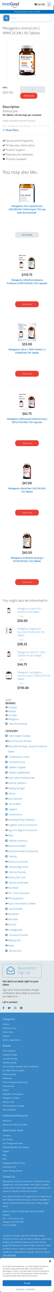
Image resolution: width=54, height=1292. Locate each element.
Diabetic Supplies (17, 767)
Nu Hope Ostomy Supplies (14, 1070)
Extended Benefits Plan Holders (16, 1147)
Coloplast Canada (10, 1054)
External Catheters (17, 783)
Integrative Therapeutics (13, 1094)
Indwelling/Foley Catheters (21, 819)
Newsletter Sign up (27, 970)
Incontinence (15, 814)
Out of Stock (27, 234)
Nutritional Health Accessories (23, 851)
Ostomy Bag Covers (18, 866)
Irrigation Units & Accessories (22, 824)
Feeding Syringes (16, 788)
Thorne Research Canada (13, 1105)
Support (6, 1151)
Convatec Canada (10, 1058)
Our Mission (8, 1139)
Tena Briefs (13, 914)
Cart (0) (41, 5)
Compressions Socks (19, 756)
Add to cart (28, 96)
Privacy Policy (30, 1289)
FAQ (4, 1159)
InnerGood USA (9, 1167)
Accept (27, 1283)
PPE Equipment (15, 898)
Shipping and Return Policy (14, 1163)
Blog (4, 1155)
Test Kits (12, 924)
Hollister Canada (9, 1062)
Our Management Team (13, 1143)
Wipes (11, 945)
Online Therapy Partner (13, 1170)
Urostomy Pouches (18, 935)
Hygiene (13, 809)
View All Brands (9, 1109)
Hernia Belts (15, 804)
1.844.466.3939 (9, 1255)
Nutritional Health (17, 845)
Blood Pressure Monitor (20, 741)
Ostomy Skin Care (17, 877)
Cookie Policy (20, 1289)
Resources (7, 1120)
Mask (10, 835)
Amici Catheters (9, 1050)
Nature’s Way (8, 1102)
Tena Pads (13, 919)
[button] (50, 1261)
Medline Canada (9, 1074)
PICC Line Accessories (19, 893)
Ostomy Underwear (19, 882)
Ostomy (13, 856)
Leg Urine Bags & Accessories (22, 830)
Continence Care (17, 762)
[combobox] (27, 18)
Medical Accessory (18, 840)
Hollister (12, 711)
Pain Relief (13, 887)
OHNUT (6, 1090)
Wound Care (15, 950)
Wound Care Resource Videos (15, 1124)
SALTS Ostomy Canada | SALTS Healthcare (21, 1066)
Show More (12, 130)
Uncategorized (15, 929)
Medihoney (7, 1078)
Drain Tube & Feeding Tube (21, 777)
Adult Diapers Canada (20, 735)
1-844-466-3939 (9, 1225)
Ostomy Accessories (18, 861)
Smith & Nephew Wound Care (15, 1082)
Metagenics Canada (11, 1098)
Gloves (12, 793)
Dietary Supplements (19, 772)
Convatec (12, 715)
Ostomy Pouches (17, 872)
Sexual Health (16, 908)
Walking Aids (14, 940)
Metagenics (13, 719)
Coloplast (12, 707)
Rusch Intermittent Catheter (22, 903)
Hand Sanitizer (15, 798)
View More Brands (18, 723)
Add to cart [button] (27, 304)
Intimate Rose (8, 1086)
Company (7, 1135)
